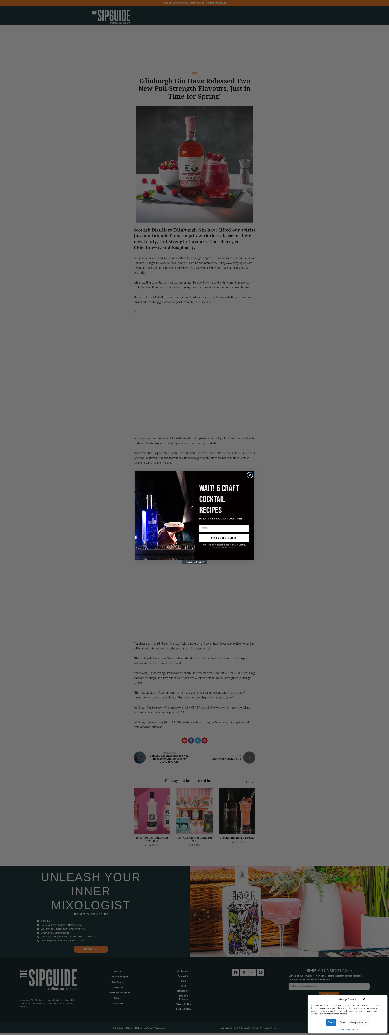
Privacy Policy (352, 1029)
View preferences (358, 1022)
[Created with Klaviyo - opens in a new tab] (194, 562)
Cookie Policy (341, 1029)
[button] (363, 999)
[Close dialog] (250, 475)
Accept (331, 1022)
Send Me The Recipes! (224, 538)
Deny (342, 1022)
